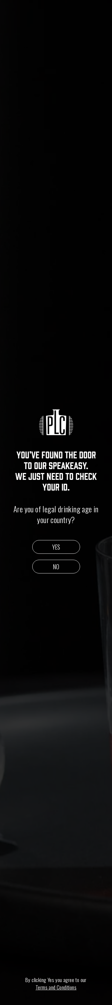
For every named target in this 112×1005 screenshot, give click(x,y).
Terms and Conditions (56, 987)
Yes (56, 546)
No (56, 566)
